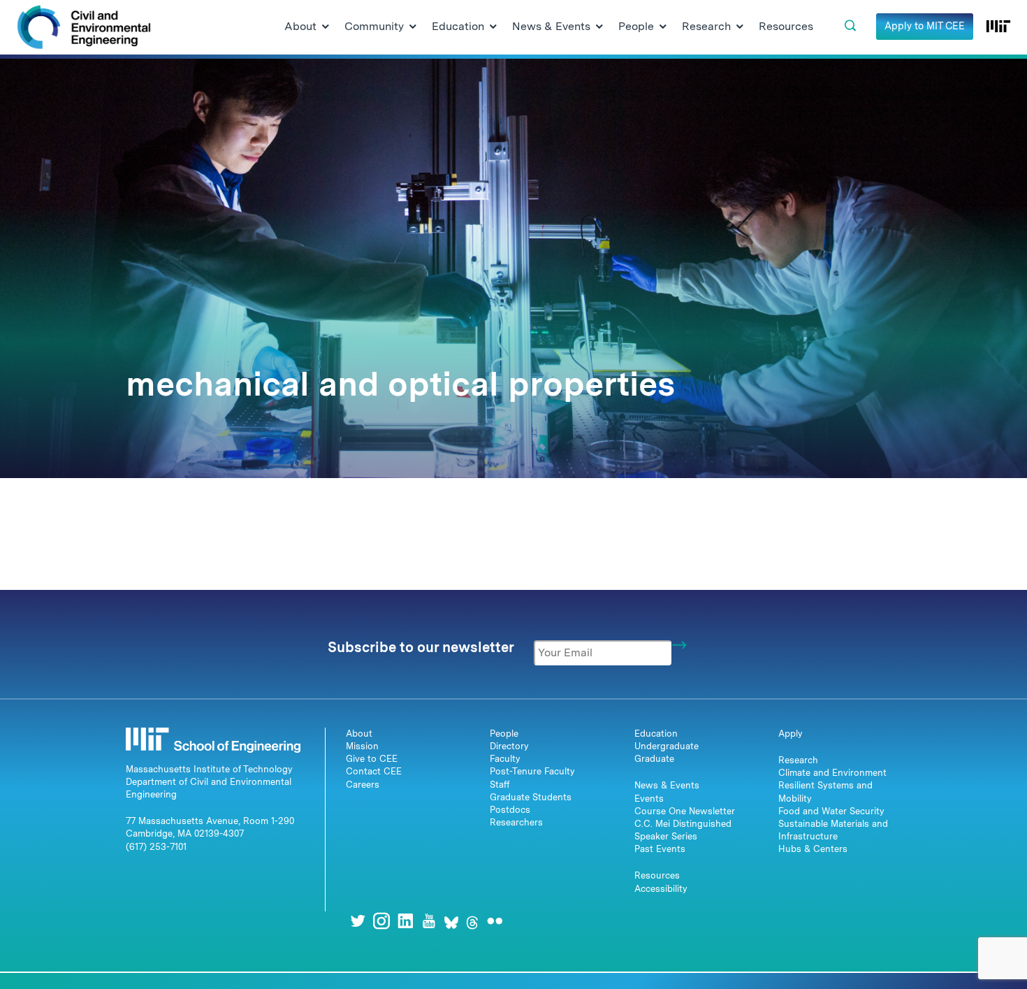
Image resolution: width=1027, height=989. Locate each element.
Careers (362, 784)
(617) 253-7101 (156, 847)
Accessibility (660, 888)
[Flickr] (494, 921)
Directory (509, 746)
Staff (500, 784)
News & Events (666, 785)
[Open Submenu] (325, 27)
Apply (790, 733)
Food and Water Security (831, 811)
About (359, 733)
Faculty (505, 758)
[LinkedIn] (405, 921)
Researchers (516, 822)
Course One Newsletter (684, 811)
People (504, 733)
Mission (362, 746)
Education (656, 733)
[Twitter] (357, 921)
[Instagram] (381, 921)
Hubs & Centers (812, 849)
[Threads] (472, 921)
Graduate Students (530, 797)
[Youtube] (429, 921)
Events (649, 798)
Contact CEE (374, 771)
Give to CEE (372, 758)
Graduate (654, 758)
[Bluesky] (451, 921)
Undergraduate (666, 746)
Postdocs (510, 809)
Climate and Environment (832, 772)
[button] (850, 25)
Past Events (659, 849)
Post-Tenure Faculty (532, 771)
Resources (657, 875)
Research (798, 760)
